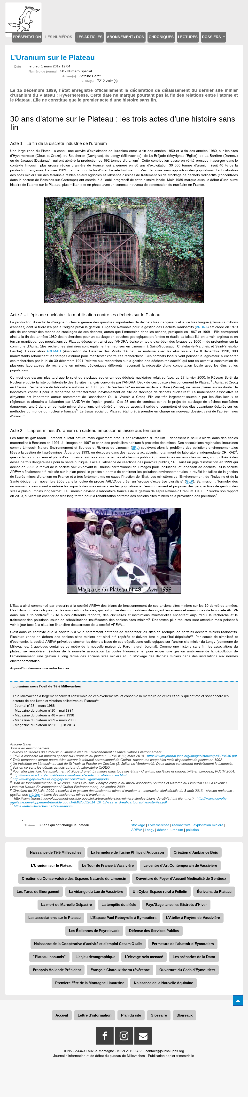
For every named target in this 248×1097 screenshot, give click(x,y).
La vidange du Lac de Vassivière (96, 891)
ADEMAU (53, 351)
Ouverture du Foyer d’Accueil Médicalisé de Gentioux (181, 878)
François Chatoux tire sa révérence (120, 970)
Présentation (27, 37)
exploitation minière (208, 825)
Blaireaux (185, 1015)
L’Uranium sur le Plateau (51, 865)
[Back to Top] (238, 1000)
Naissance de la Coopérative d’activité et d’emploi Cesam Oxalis (88, 944)
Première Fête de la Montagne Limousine (89, 983)
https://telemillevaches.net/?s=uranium (43, 806)
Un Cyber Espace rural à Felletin (160, 891)
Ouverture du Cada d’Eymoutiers (187, 970)
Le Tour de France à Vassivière (108, 865)
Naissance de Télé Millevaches (55, 852)
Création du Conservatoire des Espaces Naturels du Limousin (74, 878)
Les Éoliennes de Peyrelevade (94, 931)
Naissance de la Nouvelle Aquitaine (163, 983)
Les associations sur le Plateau (54, 918)
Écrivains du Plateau (214, 891)
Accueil (61, 1015)
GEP (189, 481)
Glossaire (159, 1015)
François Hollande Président (57, 970)
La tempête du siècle (118, 904)
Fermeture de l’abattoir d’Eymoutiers (183, 944)
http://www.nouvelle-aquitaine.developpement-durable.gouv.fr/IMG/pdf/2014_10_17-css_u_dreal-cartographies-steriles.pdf (118, 800)
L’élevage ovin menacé (144, 957)
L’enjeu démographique (95, 957)
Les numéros (58, 37)
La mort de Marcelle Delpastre (66, 904)
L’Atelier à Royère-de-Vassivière (193, 918)
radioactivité (181, 825)
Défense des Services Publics (154, 931)
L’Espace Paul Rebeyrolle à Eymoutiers (123, 918)
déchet (162, 830)
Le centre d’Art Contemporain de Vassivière (180, 865)
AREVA (136, 830)
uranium (176, 830)
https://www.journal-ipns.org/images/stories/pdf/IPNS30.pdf (192, 756)
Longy (149, 830)
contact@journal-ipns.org (165, 1051)
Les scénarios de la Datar (194, 957)
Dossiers (212, 37)
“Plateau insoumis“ (49, 957)
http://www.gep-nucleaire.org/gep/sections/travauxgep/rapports (61, 779)
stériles (34, 794)
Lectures (188, 37)
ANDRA (202, 327)
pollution (192, 830)
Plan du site (131, 1015)
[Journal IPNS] (23, 9)
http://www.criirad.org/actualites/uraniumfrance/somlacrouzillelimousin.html (69, 775)
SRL (135, 447)
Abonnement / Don (125, 37)
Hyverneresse (158, 825)
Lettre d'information (94, 1015)
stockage (138, 825)
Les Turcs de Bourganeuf (38, 891)
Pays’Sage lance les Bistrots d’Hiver (176, 904)
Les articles (89, 37)
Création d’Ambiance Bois (196, 852)
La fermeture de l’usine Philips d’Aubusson (127, 852)
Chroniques (161, 37)
